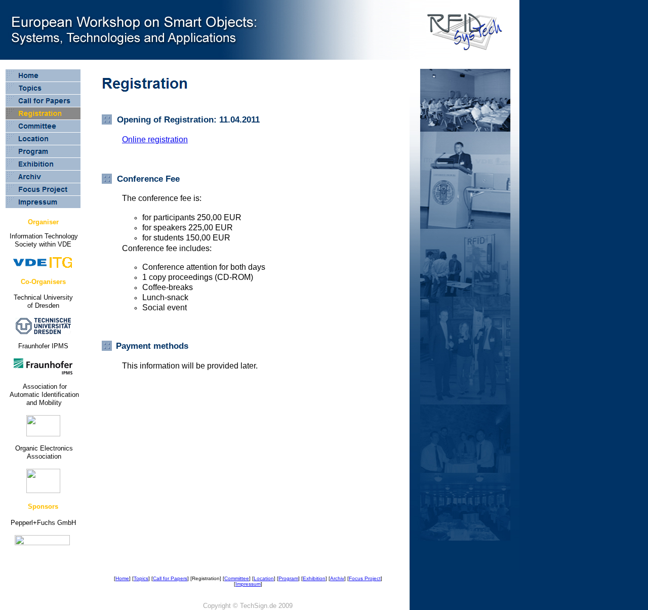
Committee (236, 578)
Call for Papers (170, 578)
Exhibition (314, 578)
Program (288, 578)
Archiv (337, 578)
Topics (141, 578)
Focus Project (365, 578)
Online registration (155, 139)
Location (264, 578)
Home (122, 578)
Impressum (248, 584)
